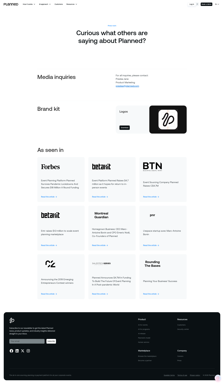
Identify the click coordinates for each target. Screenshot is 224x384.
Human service (143, 342)
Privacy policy (195, 375)
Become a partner (145, 360)
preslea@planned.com (127, 86)
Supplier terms (169, 375)
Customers (59, 4)
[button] (29, 4)
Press (179, 360)
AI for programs (144, 329)
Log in (192, 4)
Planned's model (144, 338)
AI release (141, 333)
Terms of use (182, 375)
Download (124, 128)
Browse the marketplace (147, 356)
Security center (183, 329)
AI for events (143, 325)
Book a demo (206, 4)
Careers (180, 356)
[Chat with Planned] (218, 378)
